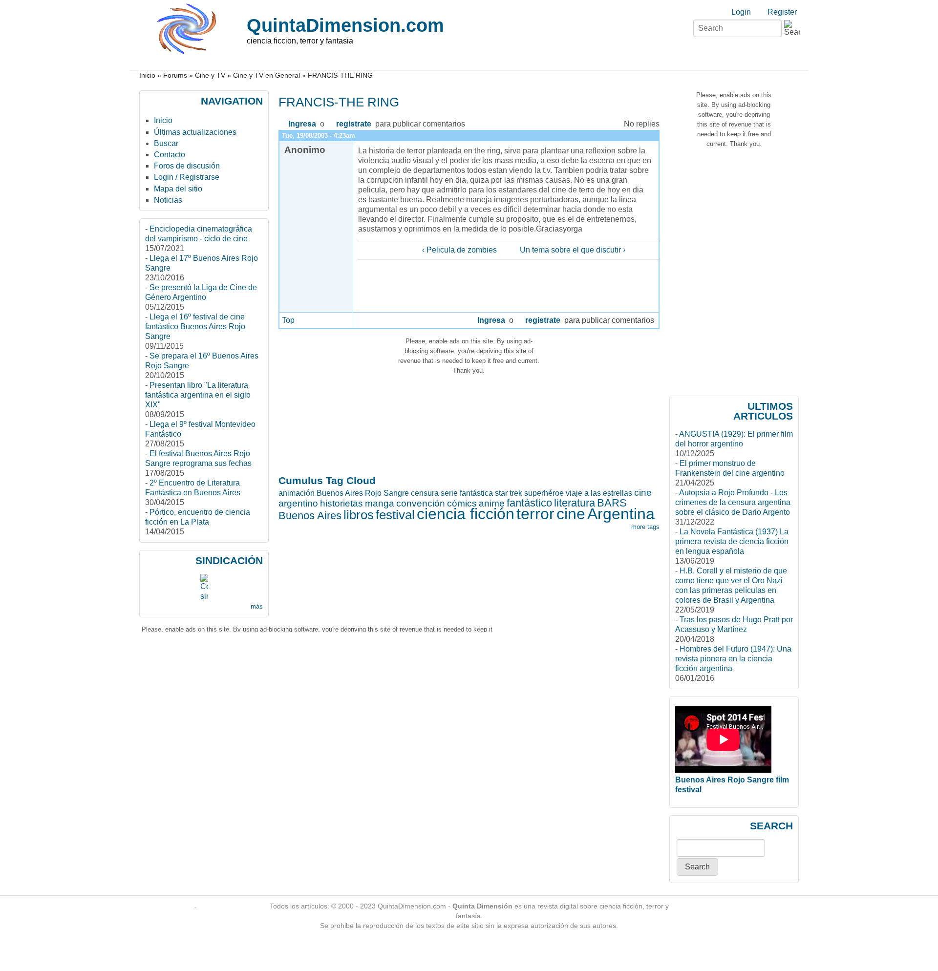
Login (741, 12)
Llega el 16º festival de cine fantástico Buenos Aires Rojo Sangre (195, 326)
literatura (574, 503)
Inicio (147, 75)
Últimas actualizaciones (195, 132)
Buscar (166, 143)
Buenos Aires (309, 515)
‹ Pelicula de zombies (459, 250)
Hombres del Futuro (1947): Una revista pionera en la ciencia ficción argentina (733, 659)
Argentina (621, 514)
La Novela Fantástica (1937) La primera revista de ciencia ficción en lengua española (732, 541)
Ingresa (302, 124)
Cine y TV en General (266, 75)
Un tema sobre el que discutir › (572, 250)
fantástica (476, 493)
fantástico (529, 503)
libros (358, 515)
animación (296, 493)
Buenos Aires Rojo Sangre (363, 493)
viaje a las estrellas (599, 493)
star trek (508, 493)
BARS (612, 503)
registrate (353, 124)
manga (379, 503)
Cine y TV (210, 75)
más (257, 606)
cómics (462, 503)
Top (288, 320)
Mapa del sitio (178, 189)
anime (492, 503)
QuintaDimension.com (345, 25)
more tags (645, 526)
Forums (175, 75)
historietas (341, 503)
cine (570, 514)
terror (535, 514)
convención (420, 503)
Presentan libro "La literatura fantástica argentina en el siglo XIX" (198, 395)
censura (425, 493)
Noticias (168, 200)
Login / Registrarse (186, 177)
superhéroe (544, 493)
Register (782, 12)
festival (395, 515)
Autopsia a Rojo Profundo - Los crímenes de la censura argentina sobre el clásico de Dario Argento (732, 502)
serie (449, 493)
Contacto (169, 154)
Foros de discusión (187, 166)
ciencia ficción (465, 514)
